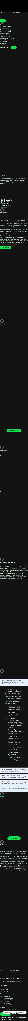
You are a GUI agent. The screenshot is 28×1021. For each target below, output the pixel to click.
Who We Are (3, 41)
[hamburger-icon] (3, 21)
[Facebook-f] (2, 201)
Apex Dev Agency (7, 1019)
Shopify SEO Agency (5, 27)
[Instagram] (6, 201)
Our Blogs (2, 45)
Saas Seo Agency (5, 33)
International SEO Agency (7, 38)
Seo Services (3, 25)
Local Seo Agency (5, 36)
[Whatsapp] (10, 201)
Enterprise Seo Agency (6, 31)
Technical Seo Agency (6, 40)
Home (1, 23)
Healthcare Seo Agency (6, 35)
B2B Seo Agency (4, 28)
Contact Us (3, 43)
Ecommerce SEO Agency (7, 30)
